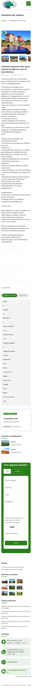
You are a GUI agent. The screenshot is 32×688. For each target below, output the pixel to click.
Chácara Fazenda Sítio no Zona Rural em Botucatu (15, 612)
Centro (13, 442)
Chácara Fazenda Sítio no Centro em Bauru (14, 627)
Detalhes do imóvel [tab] (9, 295)
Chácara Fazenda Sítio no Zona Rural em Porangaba (15, 607)
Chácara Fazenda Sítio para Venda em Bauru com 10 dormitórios (15, 69)
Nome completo (11, 480)
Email (7, 494)
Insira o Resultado (11, 533)
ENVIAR (16, 543)
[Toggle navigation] (28, 3)
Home (3, 21)
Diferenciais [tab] (23, 295)
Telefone (8, 487)
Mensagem (9, 501)
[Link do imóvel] (5, 581)
